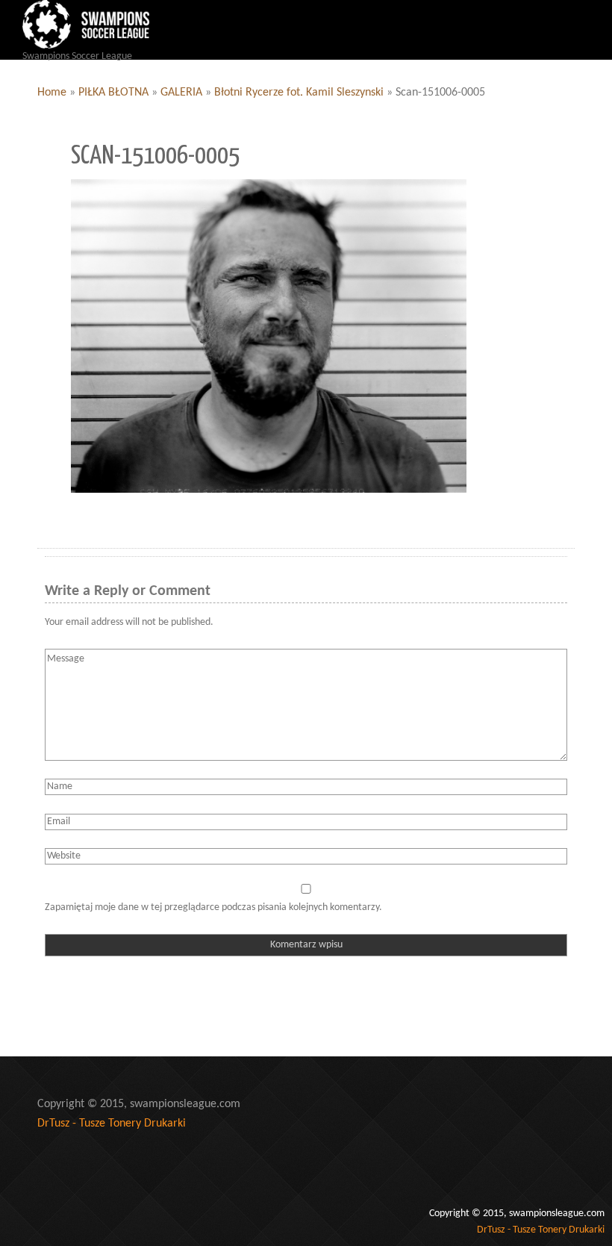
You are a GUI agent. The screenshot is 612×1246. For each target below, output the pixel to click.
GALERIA (181, 93)
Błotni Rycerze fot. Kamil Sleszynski (299, 93)
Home (51, 93)
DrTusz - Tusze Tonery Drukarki (111, 1124)
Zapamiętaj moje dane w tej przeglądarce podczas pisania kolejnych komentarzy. (213, 907)
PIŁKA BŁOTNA (113, 93)
